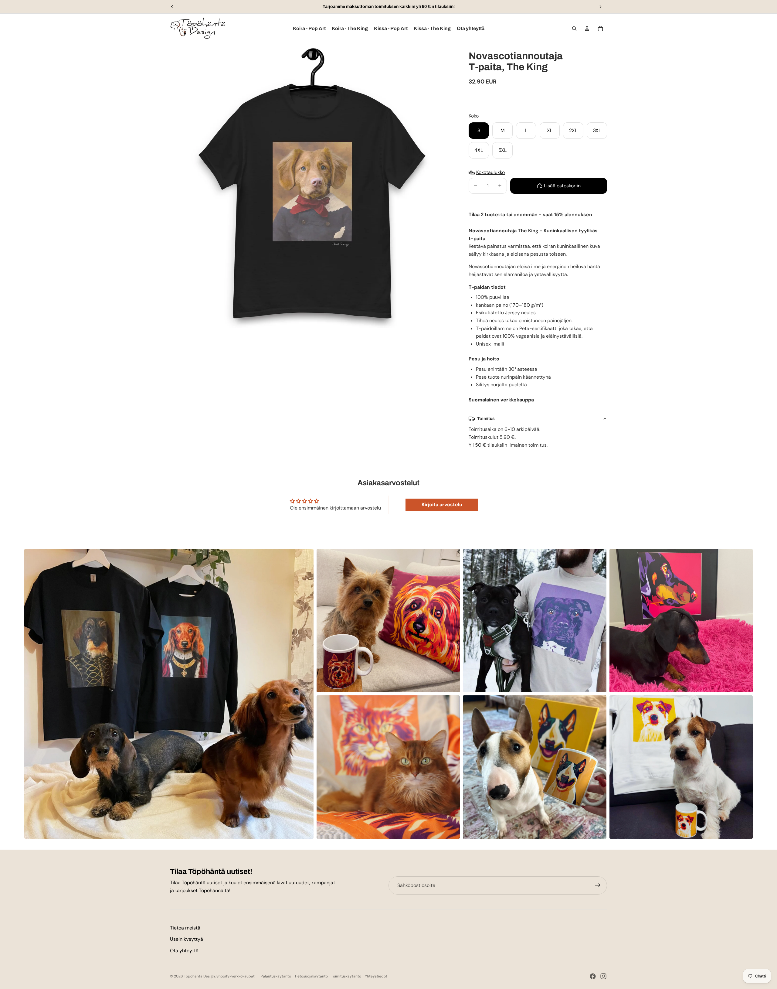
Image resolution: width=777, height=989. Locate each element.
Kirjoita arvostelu (442, 504)
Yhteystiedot (376, 976)
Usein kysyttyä (186, 939)
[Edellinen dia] (172, 6)
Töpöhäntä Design (199, 976)
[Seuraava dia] (600, 6)
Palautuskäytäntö (276, 976)
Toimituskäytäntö (346, 976)
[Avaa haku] (574, 28)
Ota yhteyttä (184, 950)
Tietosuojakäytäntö (311, 976)
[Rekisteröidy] (598, 885)
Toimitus (486, 418)
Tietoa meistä (185, 928)
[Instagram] (603, 976)
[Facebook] (592, 976)
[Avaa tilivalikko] (587, 28)
